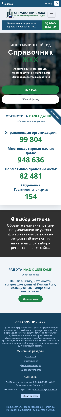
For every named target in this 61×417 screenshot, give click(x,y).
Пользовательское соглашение (23, 406)
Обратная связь (31, 299)
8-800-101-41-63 (50, 25)
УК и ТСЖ (30, 89)
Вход (49, 3)
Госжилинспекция (31, 365)
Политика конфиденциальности (30, 408)
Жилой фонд (30, 99)
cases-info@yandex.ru (45, 389)
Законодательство (31, 369)
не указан (8, 3)
